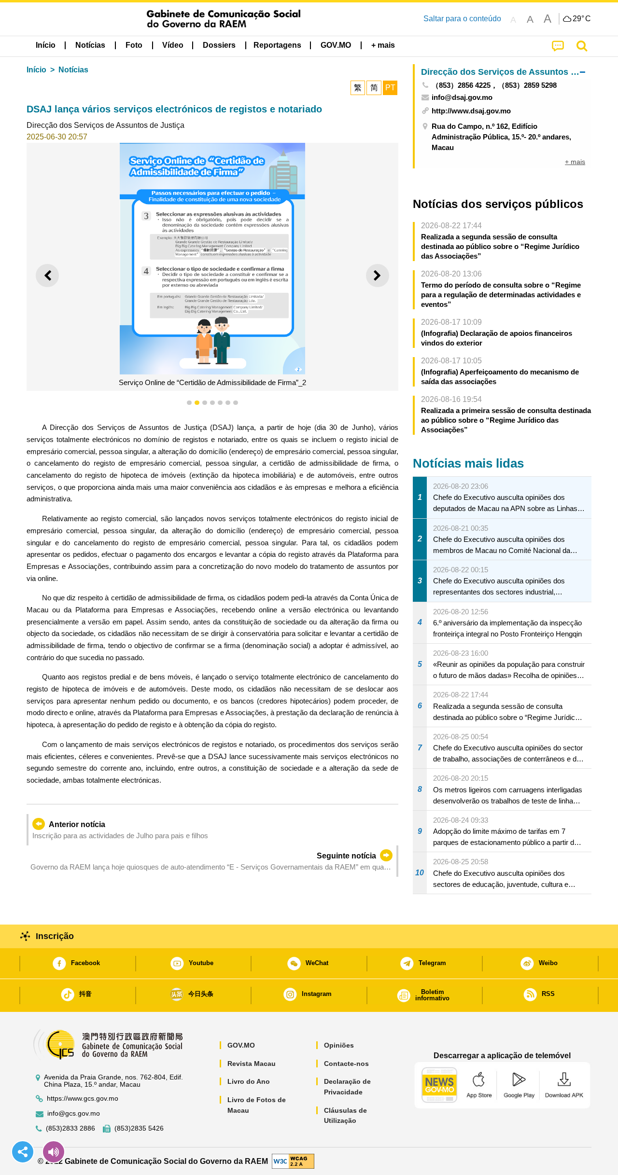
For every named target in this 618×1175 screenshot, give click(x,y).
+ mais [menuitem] (575, 162)
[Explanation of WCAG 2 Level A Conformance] (293, 1161)
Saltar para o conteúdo (462, 18)
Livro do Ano (248, 1081)
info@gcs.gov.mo (73, 1113)
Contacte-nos (346, 1063)
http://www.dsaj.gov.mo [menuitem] (471, 111)
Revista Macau (251, 1063)
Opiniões (339, 1045)
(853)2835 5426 (139, 1128)
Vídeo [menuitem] (172, 45)
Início (36, 70)
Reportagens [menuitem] (277, 45)
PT (390, 87)
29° (582, 19)
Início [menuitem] (46, 45)
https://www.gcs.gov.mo (82, 1098)
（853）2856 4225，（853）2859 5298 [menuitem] (494, 85)
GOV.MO (241, 1045)
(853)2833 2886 (70, 1128)
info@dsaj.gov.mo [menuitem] (462, 97)
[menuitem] (90, 45)
